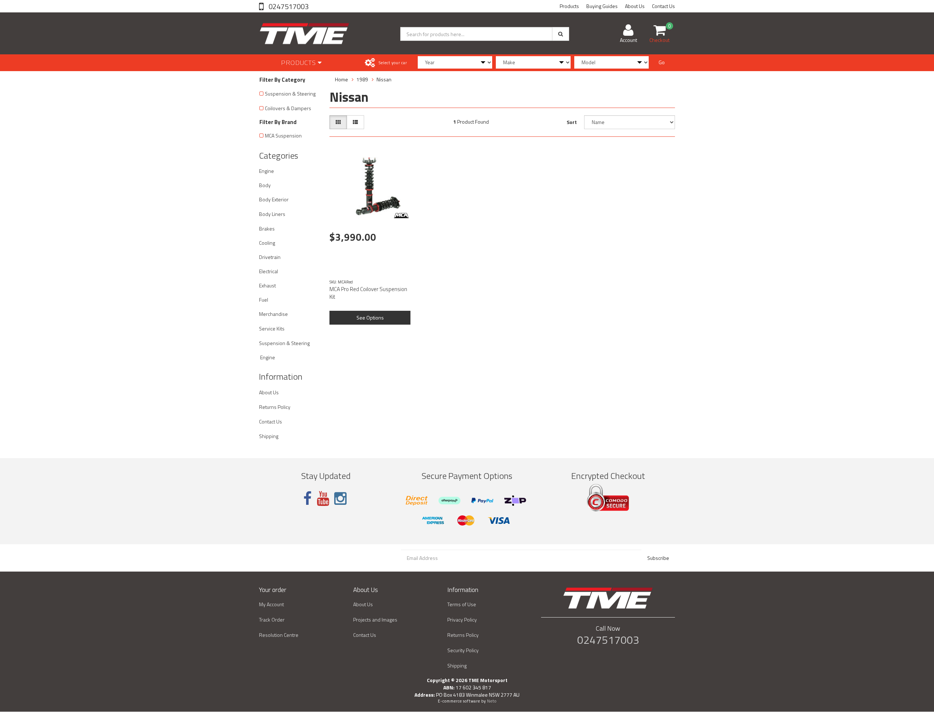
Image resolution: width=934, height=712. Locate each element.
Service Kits (272, 328)
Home (341, 79)
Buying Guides (602, 6)
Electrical (268, 271)
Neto (492, 701)
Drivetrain (270, 257)
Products (569, 6)
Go (662, 62)
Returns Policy (274, 407)
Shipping (268, 436)
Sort (572, 122)
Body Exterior (274, 199)
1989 (362, 79)
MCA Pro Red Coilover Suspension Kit (368, 293)
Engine (266, 171)
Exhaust (267, 285)
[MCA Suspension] (401, 215)
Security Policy (463, 650)
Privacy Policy (462, 619)
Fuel (263, 299)
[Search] (560, 34)
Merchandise (273, 314)
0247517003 (288, 6)
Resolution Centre (278, 635)
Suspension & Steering (290, 93)
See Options (370, 317)
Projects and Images (375, 619)
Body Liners (272, 214)
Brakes (267, 228)
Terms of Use (461, 604)
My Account (271, 604)
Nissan (384, 79)
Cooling (267, 243)
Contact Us (663, 6)
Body (265, 185)
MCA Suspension (283, 135)
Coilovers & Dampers (288, 108)
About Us (635, 6)
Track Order (272, 619)
